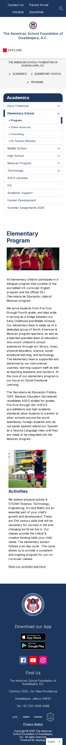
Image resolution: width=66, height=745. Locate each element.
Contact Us (16, 5)
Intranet (18, 12)
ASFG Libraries (17, 178)
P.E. (9, 185)
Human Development (21, 200)
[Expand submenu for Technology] (58, 170)
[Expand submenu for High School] (58, 155)
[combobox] (54, 741)
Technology (15, 170)
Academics (20, 73)
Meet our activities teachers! (27, 566)
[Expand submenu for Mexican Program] (58, 163)
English (51, 741)
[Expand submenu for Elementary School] (58, 114)
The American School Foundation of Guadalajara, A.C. (33, 64)
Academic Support (19, 193)
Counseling (17, 134)
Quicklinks (36, 12)
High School (15, 155)
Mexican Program (19, 163)
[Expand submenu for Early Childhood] (58, 105)
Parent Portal (38, 5)
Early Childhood (18, 106)
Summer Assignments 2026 (25, 207)
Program (37, 82)
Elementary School (48, 73)
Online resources (21, 127)
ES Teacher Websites (23, 140)
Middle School (16, 148)
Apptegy (41, 739)
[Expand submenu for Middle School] (58, 148)
